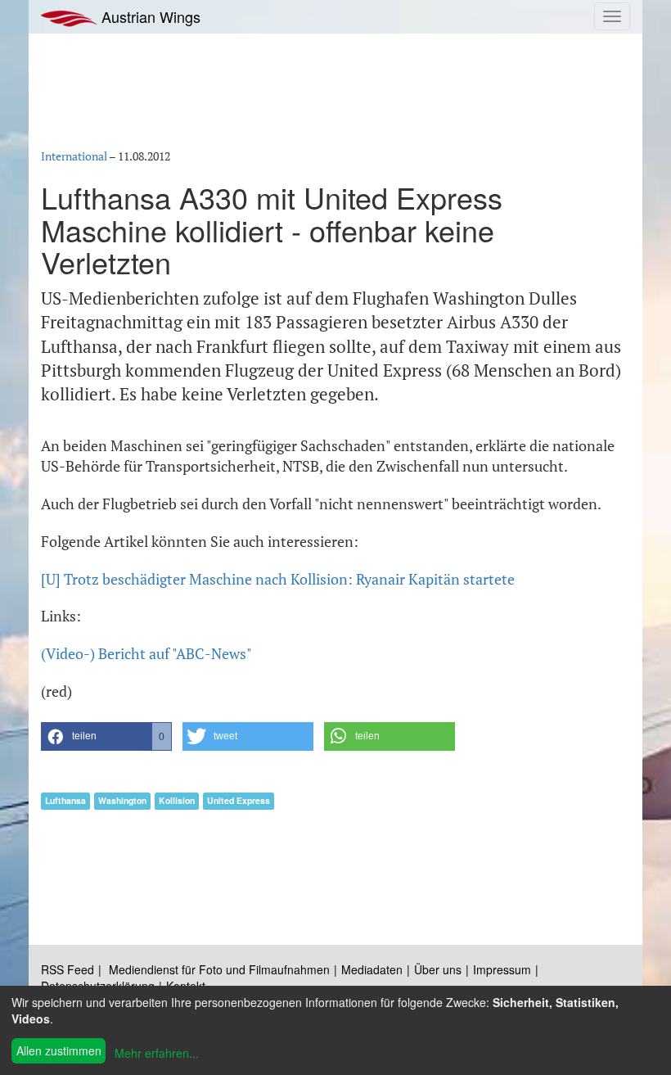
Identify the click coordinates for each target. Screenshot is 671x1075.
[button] (106, 736)
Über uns (438, 969)
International (74, 156)
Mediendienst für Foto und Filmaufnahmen (219, 969)
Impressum (502, 969)
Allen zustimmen (58, 1050)
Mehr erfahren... (157, 1053)
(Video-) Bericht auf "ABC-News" (146, 653)
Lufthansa (65, 800)
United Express (238, 800)
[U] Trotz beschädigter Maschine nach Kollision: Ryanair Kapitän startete (278, 579)
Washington (122, 800)
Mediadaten (372, 969)
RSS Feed (67, 969)
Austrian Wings (148, 16)
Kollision (177, 800)
